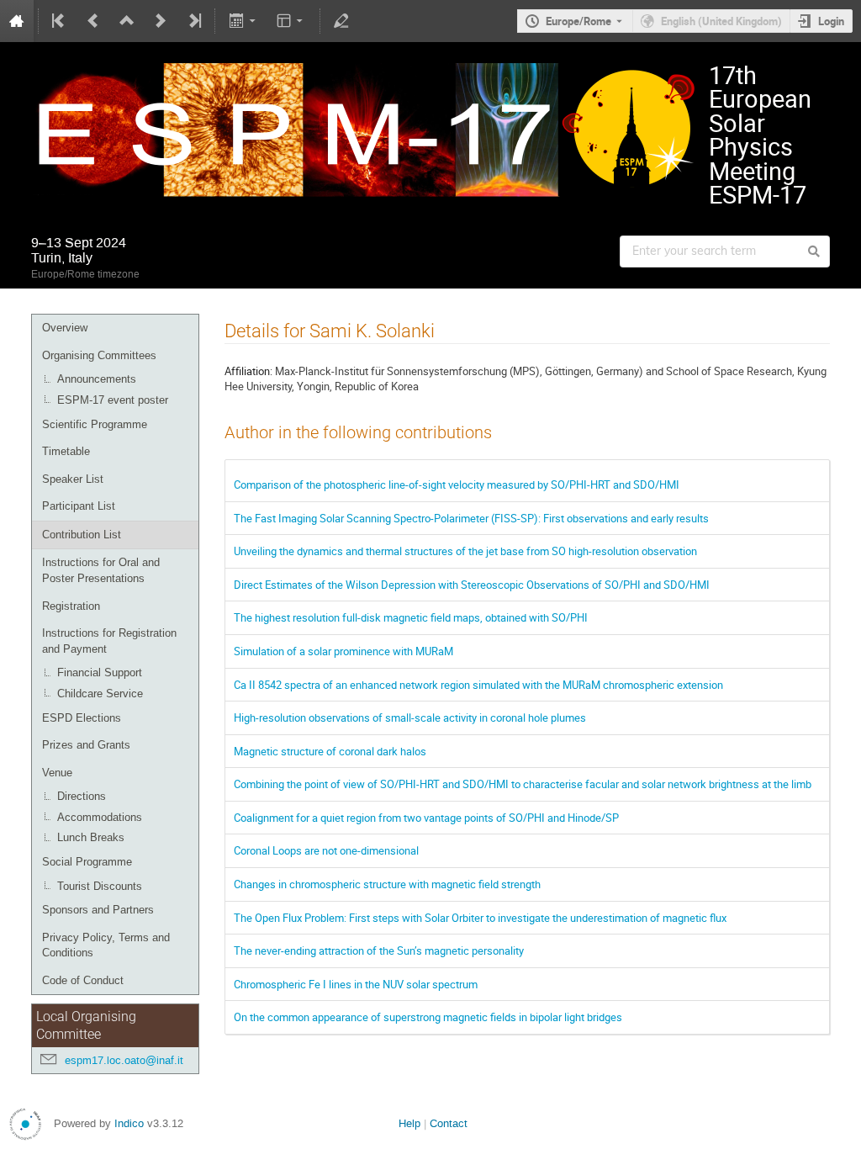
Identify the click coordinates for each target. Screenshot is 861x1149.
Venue (57, 772)
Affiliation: (248, 371)
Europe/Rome (578, 21)
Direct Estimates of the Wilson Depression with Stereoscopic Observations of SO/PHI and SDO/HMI (472, 584)
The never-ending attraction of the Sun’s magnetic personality (379, 950)
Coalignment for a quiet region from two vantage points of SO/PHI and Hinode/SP (426, 817)
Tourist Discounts (99, 886)
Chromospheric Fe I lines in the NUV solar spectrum (356, 984)
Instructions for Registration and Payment (109, 641)
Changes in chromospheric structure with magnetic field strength (387, 884)
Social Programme (87, 861)
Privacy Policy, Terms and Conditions (106, 945)
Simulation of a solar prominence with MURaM (343, 651)
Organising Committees (99, 355)
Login (831, 21)
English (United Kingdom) (721, 21)
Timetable (66, 451)
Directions (81, 796)
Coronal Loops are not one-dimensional (326, 850)
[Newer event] (160, 21)
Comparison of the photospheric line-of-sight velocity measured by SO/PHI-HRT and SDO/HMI (456, 484)
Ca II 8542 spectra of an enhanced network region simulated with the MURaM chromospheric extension (478, 684)
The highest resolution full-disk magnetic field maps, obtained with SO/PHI (411, 617)
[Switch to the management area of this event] (341, 21)
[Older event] (93, 21)
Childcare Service (100, 693)
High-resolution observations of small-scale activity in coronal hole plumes (410, 717)
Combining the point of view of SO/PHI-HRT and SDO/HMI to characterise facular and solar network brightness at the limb (522, 784)
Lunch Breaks (90, 837)
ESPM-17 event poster (112, 400)
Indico (129, 1123)
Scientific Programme (94, 424)
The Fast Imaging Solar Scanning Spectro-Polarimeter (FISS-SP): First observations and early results (471, 518)
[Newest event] (193, 21)
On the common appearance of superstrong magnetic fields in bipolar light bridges (428, 1017)
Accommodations (99, 817)
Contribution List (81, 534)
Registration (71, 606)
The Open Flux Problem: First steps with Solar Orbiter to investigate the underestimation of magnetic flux (480, 917)
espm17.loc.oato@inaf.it (124, 1060)
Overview (64, 327)
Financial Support (99, 672)
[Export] (243, 21)
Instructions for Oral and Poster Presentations (101, 570)
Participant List (78, 506)
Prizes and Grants (86, 745)
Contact (448, 1123)
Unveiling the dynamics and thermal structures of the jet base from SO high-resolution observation (465, 551)
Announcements (96, 379)
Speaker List (72, 479)
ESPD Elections (81, 718)
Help (409, 1123)
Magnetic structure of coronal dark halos (330, 751)
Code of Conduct (83, 980)
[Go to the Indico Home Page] (17, 21)
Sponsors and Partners (98, 909)
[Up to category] (127, 21)
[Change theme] (291, 21)
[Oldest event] (60, 21)
